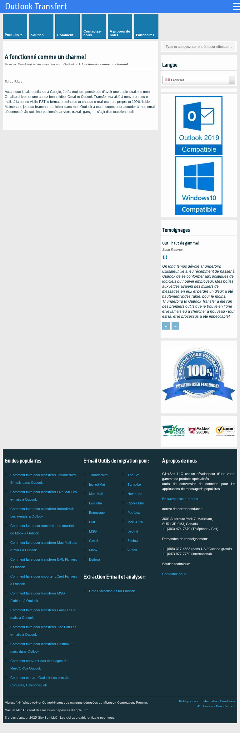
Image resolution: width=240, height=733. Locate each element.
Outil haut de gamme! (180, 243)
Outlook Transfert (36, 7)
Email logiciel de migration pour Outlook (46, 64)
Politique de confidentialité (198, 701)
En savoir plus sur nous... (181, 499)
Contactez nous (174, 574)
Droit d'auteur (225, 706)
